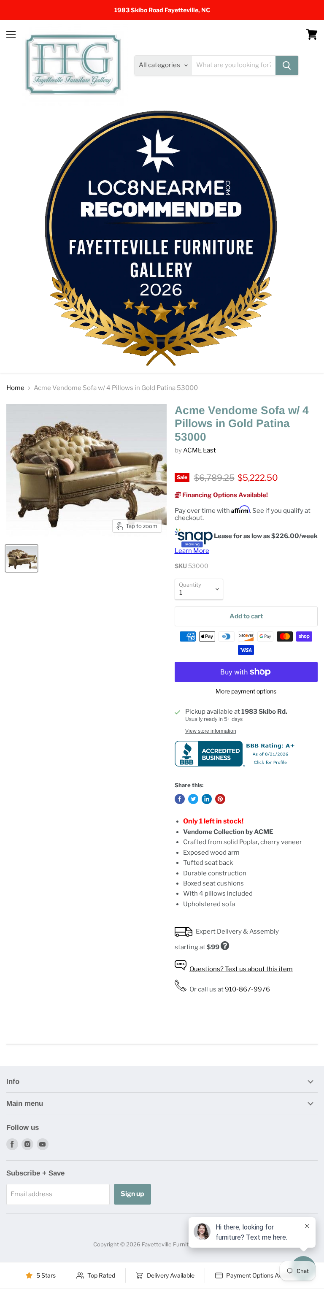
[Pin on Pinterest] (220, 799)
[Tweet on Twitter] (193, 799)
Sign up (132, 1194)
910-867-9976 (247, 989)
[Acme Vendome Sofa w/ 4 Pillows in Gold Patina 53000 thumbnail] (21, 558)
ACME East (199, 450)
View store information (210, 731)
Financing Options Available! (224, 495)
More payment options (246, 691)
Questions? (241, 969)
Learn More (192, 551)
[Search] (286, 65)
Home (15, 388)
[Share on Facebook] (180, 799)
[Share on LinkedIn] (207, 799)
